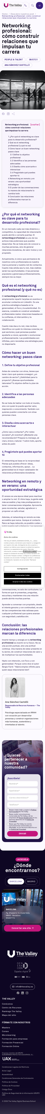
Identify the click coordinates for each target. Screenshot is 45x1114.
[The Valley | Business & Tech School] (13, 5)
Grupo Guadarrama (25, 818)
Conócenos (7, 1004)
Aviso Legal (6, 1071)
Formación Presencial (12, 1043)
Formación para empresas (15, 1039)
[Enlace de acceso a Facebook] (18, 993)
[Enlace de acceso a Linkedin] (22, 993)
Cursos (5, 1031)
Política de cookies (29, 551)
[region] (22, 557)
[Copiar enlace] (13, 114)
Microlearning (9, 1035)
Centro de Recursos (11, 1008)
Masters (6, 1028)
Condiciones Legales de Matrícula (15, 1067)
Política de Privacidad (18, 829)
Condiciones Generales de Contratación (18, 1078)
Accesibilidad (7, 1074)
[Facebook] (3, 114)
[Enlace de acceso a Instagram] (27, 993)
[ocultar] (35, 125)
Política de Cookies (9, 1082)
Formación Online (10, 1046)
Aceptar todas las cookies (22, 582)
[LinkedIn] (8, 114)
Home (5, 14)
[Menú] (39, 5)
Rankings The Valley (12, 1011)
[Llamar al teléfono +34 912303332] (25, 5)
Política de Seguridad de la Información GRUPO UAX (21, 1094)
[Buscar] (32, 5)
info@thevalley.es (24, 986)
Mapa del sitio (9, 1015)
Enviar (22, 833)
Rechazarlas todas (22, 575)
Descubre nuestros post (23, 14)
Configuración (22, 569)
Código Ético (7, 1089)
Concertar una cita (21, 928)
